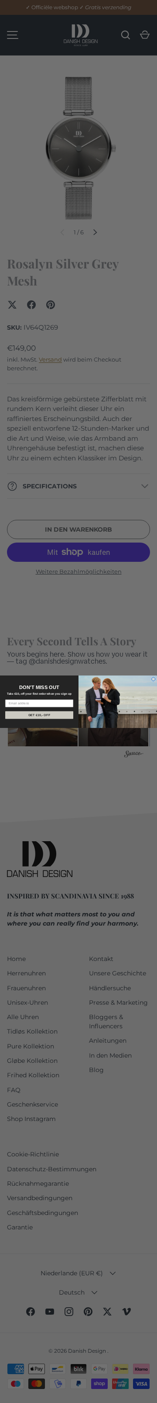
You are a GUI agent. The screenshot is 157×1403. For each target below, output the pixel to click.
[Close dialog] (153, 679)
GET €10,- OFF (39, 715)
